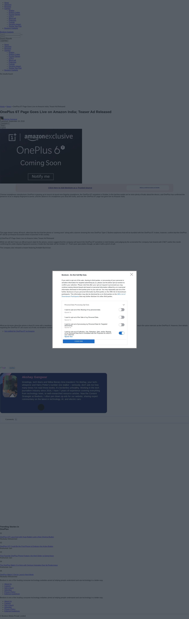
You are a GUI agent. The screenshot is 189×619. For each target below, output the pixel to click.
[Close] (132, 275)
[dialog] (94, 309)
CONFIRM (79, 341)
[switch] (121, 309)
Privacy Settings (181, 617)
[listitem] (94, 305)
